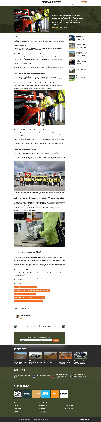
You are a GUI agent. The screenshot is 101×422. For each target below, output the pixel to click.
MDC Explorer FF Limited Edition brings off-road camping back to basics (81, 46)
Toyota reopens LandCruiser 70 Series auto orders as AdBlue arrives (65, 362)
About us (15, 402)
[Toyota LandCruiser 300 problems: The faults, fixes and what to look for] (71, 376)
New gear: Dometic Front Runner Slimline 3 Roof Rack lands (81, 62)
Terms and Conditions (43, 412)
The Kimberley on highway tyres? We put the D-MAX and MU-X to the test (81, 54)
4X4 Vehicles (34, 5)
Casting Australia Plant (28, 201)
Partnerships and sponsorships (20, 406)
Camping (51, 5)
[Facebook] (52, 24)
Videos (68, 5)
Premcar (15, 132)
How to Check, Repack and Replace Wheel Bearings (24, 376)
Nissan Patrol (23, 308)
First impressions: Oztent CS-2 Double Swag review (25, 294)
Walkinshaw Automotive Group (20, 76)
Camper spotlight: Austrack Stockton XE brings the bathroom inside (80, 78)
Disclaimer (41, 406)
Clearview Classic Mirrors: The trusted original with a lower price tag (28, 301)
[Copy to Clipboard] (57, 24)
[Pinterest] (54, 24)
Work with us (16, 411)
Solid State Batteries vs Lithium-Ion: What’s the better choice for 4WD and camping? (32, 290)
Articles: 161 (22, 318)
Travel (56, 5)
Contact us (16, 405)
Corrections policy (43, 405)
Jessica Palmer (55, 27)
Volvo (20, 152)
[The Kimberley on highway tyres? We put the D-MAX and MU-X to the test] (20, 355)
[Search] (72, 5)
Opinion (29, 308)
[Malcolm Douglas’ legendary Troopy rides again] (50, 355)
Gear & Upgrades (43, 5)
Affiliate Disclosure (43, 402)
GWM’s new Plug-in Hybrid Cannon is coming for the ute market (81, 69)
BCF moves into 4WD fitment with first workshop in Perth (80, 38)
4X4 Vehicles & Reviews (56, 12)
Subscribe (84, 2)
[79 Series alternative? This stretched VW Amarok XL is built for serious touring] (80, 355)
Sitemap (15, 409)
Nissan (16, 308)
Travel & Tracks (68, 409)
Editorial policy (42, 408)
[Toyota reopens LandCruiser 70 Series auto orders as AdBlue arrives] (65, 355)
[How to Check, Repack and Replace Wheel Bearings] (15, 376)
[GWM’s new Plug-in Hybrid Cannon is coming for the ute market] (35, 355)
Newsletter (63, 5)
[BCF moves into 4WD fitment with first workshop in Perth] (34, 376)
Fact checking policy (43, 409)
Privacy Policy (42, 411)
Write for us (16, 412)
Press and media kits (18, 408)
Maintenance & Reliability (69, 408)
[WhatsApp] (55, 24)
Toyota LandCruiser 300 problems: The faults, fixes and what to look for (80, 376)
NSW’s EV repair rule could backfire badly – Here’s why (25, 287)
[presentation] (72, 38)
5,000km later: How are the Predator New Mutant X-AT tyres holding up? (29, 297)
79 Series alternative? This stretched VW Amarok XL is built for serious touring (80, 362)
